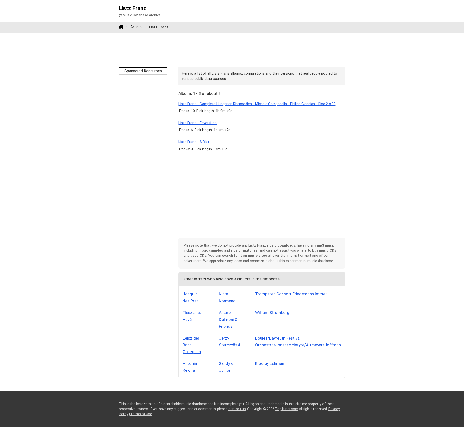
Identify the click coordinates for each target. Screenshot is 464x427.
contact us (237, 409)
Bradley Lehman (269, 363)
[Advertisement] (232, 50)
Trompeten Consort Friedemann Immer (291, 294)
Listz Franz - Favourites (197, 123)
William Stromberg (272, 312)
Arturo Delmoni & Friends (228, 319)
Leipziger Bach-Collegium (192, 345)
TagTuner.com (286, 409)
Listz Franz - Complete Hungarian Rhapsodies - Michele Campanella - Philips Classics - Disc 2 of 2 (256, 104)
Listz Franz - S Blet (193, 142)
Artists (136, 27)
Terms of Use (141, 414)
